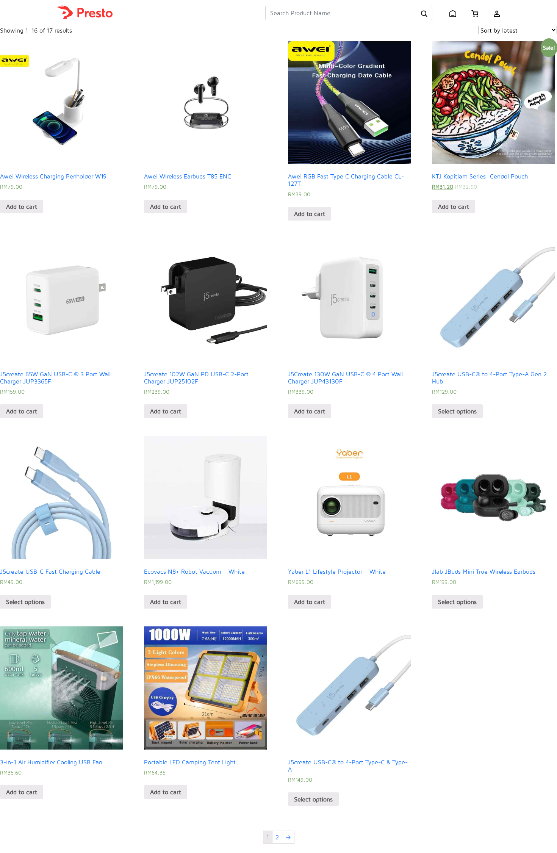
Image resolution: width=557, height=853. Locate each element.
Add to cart (21, 206)
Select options (457, 411)
